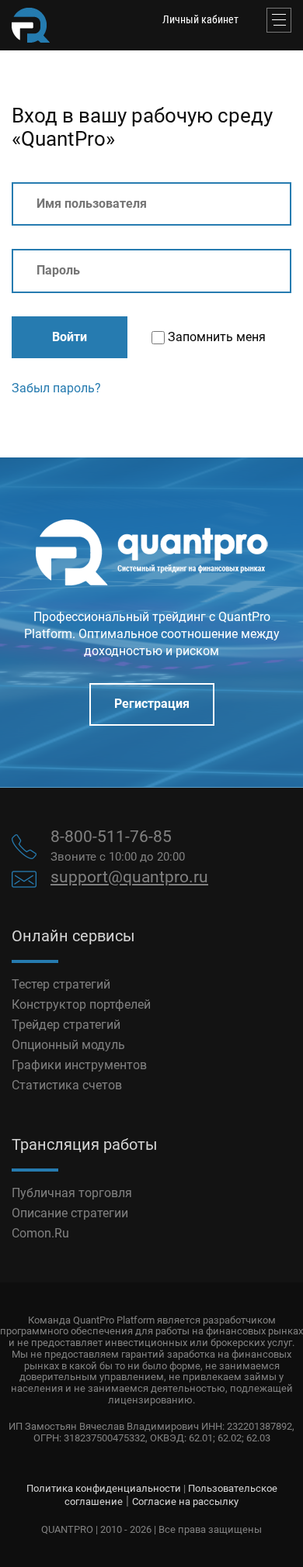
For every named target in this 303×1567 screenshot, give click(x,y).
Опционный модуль (68, 1044)
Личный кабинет (200, 19)
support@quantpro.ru (129, 877)
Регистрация (152, 703)
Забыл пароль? (56, 388)
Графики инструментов (79, 1065)
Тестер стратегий (61, 984)
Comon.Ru (40, 1233)
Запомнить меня (215, 337)
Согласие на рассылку (185, 1501)
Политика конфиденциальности (103, 1488)
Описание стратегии (70, 1213)
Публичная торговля (72, 1193)
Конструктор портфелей (81, 1004)
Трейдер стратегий (66, 1024)
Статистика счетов (67, 1085)
